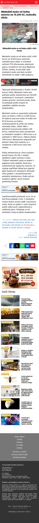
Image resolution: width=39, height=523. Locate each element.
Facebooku (28, 225)
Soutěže (19, 439)
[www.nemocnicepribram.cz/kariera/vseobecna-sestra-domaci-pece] (19, 189)
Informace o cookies (19, 452)
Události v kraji (8, 8)
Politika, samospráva (20, 6)
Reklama (19, 442)
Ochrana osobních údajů (20, 455)
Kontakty (19, 448)
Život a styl (33, 6)
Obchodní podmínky (19, 457)
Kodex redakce (20, 437)
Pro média (19, 445)
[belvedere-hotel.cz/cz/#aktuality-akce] (19, 278)
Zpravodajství (5, 6)
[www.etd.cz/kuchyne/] (19, 82)
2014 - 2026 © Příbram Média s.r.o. (19, 507)
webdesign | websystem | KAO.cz (19, 512)
